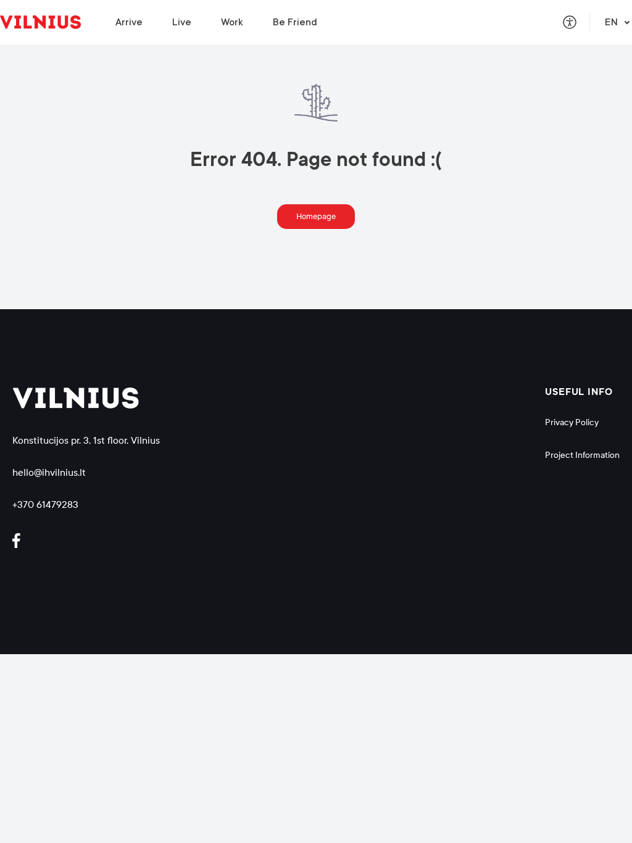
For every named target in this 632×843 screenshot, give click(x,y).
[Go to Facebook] (21, 540)
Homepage (316, 217)
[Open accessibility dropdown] (569, 22)
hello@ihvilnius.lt (49, 472)
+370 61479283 (45, 504)
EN (611, 22)
